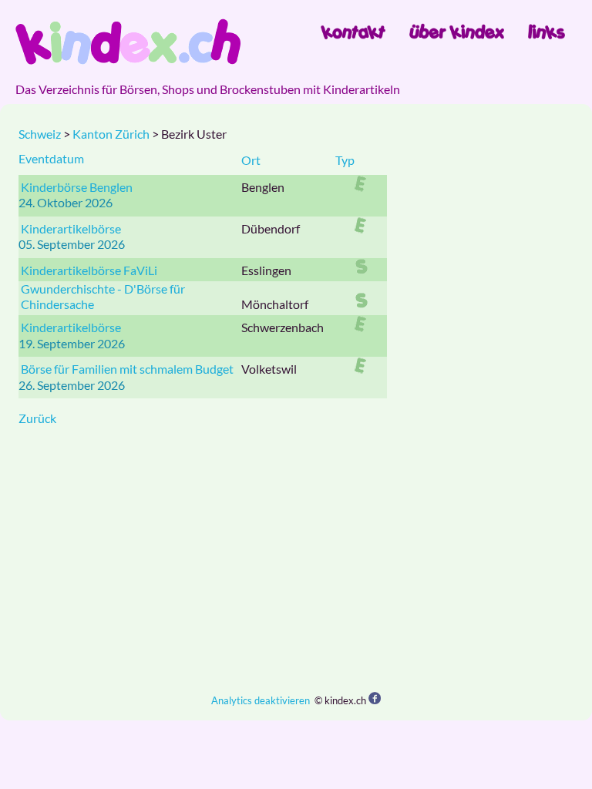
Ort (251, 160)
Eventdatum (51, 158)
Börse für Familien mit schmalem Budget (127, 368)
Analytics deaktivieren (260, 700)
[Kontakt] (353, 31)
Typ (345, 160)
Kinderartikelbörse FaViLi (89, 270)
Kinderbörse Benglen (77, 187)
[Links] (546, 31)
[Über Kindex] (456, 31)
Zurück (37, 418)
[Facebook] (374, 699)
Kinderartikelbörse (71, 228)
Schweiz (39, 133)
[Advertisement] (296, 559)
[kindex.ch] (127, 41)
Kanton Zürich (111, 133)
